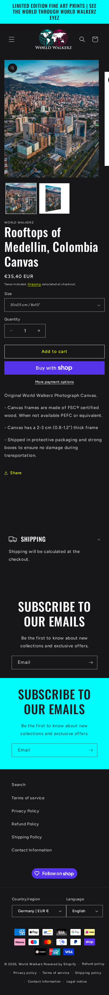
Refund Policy (25, 824)
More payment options (54, 382)
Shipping (34, 284)
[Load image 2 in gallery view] (54, 198)
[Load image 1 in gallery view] (21, 198)
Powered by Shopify (60, 964)
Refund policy (93, 964)
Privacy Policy (25, 811)
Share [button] (16, 472)
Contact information (44, 981)
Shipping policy (88, 973)
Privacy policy (25, 973)
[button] (11, 39)
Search (19, 784)
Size (8, 294)
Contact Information (32, 850)
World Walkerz (31, 964)
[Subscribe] (90, 662)
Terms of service (28, 798)
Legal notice (77, 981)
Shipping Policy (27, 837)
